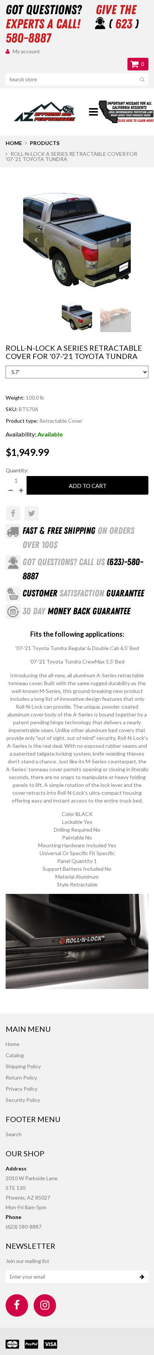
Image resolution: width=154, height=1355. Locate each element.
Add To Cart (88, 485)
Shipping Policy (23, 1066)
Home (14, 143)
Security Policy (23, 1100)
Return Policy (21, 1077)
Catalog (15, 1055)
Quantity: (17, 470)
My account (26, 51)
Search (14, 1134)
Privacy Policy (21, 1088)
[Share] (13, 513)
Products (44, 143)
